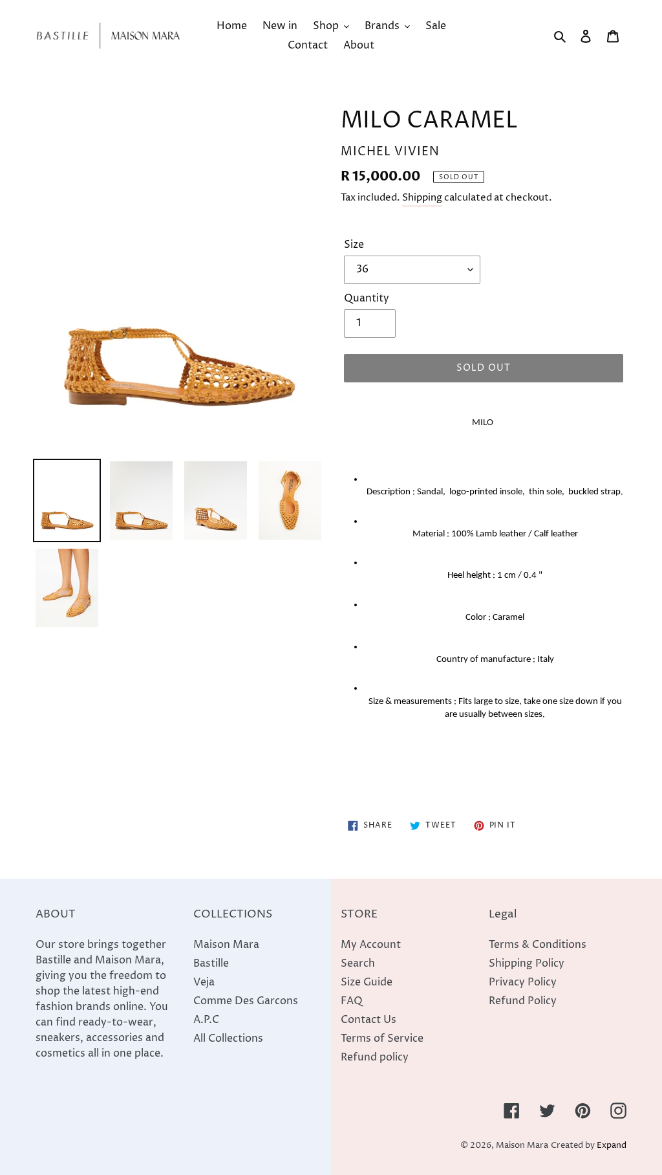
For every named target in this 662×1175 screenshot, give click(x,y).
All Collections (228, 1038)
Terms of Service (382, 1038)
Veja (204, 982)
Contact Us (368, 1020)
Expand (611, 1145)
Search (358, 963)
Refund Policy (523, 1001)
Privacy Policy (523, 982)
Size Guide (366, 982)
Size (354, 244)
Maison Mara (226, 945)
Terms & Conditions (537, 945)
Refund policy (375, 1057)
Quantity (366, 298)
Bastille (211, 963)
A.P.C (206, 1020)
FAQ (352, 1001)
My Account (371, 945)
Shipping (422, 197)
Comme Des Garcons (245, 1001)
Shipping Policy (526, 963)
